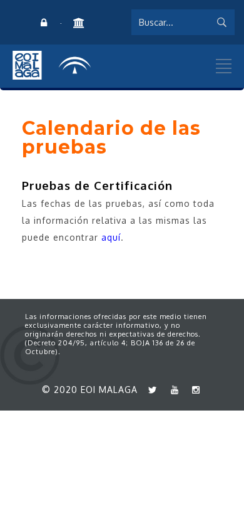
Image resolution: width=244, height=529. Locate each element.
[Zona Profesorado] (44, 23)
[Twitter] (150, 389)
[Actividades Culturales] (78, 23)
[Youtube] (171, 389)
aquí (111, 237)
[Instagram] (193, 389)
